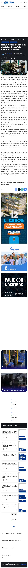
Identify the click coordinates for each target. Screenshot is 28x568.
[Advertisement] (14, 22)
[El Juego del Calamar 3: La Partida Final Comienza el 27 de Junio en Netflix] (22, 507)
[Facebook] (2, 555)
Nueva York (13, 182)
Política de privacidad (10, 564)
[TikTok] (11, 555)
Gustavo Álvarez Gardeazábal (22, 456)
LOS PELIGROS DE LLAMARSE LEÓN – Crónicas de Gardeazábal (9, 455)
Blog (6, 39)
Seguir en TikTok (14, 346)
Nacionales (22, 436)
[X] (4, 555)
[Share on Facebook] (4, 58)
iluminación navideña (6, 182)
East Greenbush (20, 180)
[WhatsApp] (2, 558)
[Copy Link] (12, 58)
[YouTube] (6, 555)
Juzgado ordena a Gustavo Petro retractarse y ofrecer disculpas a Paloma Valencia (9, 486)
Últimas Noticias (21, 438)
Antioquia (22, 448)
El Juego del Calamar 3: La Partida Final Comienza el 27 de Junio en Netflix (9, 506)
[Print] (14, 58)
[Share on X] (7, 58)
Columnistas (22, 454)
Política (21, 489)
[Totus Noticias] (9, 2)
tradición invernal (5, 184)
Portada (3, 39)
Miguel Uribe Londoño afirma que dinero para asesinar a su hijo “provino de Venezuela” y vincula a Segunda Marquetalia (9, 433)
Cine (20, 509)
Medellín (21, 479)
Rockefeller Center (21, 182)
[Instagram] (9, 555)
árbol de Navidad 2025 (11, 180)
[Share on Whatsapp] (9, 58)
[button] (23, 564)
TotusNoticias (10, 53)
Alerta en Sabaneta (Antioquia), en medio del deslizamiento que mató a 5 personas (9, 464)
